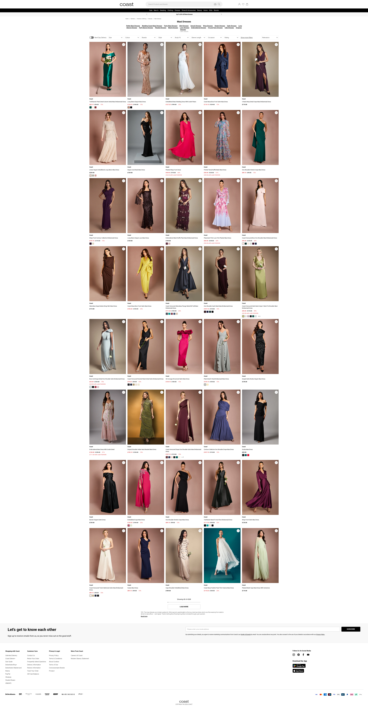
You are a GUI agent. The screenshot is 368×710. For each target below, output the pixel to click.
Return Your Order (33, 658)
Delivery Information (34, 665)
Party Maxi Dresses (170, 26)
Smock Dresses (195, 26)
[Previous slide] (147, 14)
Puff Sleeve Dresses (146, 28)
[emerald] (90, 107)
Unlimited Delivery (11, 655)
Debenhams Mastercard (13, 668)
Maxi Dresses (157, 18)
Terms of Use (53, 665)
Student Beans (10, 680)
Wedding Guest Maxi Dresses (152, 26)
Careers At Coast (76, 655)
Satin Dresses (231, 26)
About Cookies (54, 662)
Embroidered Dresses (198, 28)
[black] (131, 107)
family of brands (246, 634)
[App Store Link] (299, 668)
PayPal (7, 674)
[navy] (256, 244)
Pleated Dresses (160, 28)
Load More (184, 607)
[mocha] (136, 385)
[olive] (243, 316)
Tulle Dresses (229, 28)
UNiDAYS (8, 683)
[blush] (95, 175)
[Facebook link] (303, 655)
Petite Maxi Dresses (133, 26)
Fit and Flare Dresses (215, 28)
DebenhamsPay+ (11, 665)
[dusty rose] (248, 316)
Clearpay (8, 677)
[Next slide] (221, 14)
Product (51, 671)
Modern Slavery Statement (80, 658)
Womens (133, 18)
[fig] (90, 244)
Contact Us (31, 655)
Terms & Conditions (55, 658)
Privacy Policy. (320, 634)
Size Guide (9, 662)
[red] (95, 387)
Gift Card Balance (33, 674)
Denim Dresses (220, 26)
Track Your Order (32, 671)
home (127, 18)
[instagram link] (294, 655)
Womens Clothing (141, 18)
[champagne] (93, 107)
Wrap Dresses (208, 26)
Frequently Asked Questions (36, 662)
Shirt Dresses (184, 26)
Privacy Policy (54, 655)
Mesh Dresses (173, 28)
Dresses (150, 18)
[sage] (93, 175)
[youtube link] (308, 655)
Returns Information (34, 668)
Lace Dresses (184, 28)
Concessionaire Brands (57, 668)
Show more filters (247, 37)
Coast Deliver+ (10, 658)
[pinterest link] (298, 655)
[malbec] (95, 107)
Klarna (7, 671)
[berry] (129, 525)
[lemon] (93, 244)
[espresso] (167, 457)
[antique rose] (169, 244)
